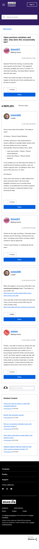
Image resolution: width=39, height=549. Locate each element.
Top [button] (3, 544)
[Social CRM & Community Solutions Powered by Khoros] (32, 545)
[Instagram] (7, 495)
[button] (6, 87)
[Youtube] (11, 495)
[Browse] (4, 5)
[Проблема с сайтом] (36, 103)
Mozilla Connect (12, 4)
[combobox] (20, 17)
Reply (20, 92)
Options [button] (36, 29)
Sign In (32, 4)
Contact (25, 517)
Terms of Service (20, 514)
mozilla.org (5, 514)
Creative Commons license (10, 530)
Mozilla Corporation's (11, 521)
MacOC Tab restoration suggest (14, 421)
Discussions (7, 29)
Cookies (14, 517)
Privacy (4, 517)
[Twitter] (3, 495)
